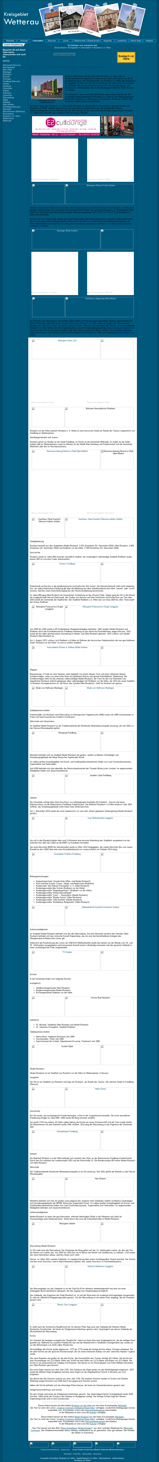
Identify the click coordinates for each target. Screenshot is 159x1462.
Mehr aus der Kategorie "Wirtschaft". (100, 292)
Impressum (65, 1450)
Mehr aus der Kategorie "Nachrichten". (45, 179)
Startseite (68, 1454)
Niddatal (6, 102)
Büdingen (7, 72)
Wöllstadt (7, 121)
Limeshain (7, 95)
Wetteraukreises (116, 1450)
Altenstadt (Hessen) (12, 65)
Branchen (97, 1454)
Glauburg (7, 86)
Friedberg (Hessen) (11, 81)
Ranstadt (7, 109)
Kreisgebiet (73, 47)
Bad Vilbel (7, 70)
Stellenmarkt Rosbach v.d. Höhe (82, 221)
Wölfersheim (8, 118)
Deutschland (60, 47)
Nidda (5, 100)
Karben (6, 90)
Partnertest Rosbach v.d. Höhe (83, 323)
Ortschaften (86, 47)
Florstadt (7, 79)
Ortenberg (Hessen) (11, 107)
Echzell (6, 77)
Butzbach (7, 74)
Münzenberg (8, 97)
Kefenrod (7, 93)
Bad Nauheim (9, 67)
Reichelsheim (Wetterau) (14, 111)
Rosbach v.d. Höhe (11, 116)
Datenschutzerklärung (50, 1450)
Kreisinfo (77, 1454)
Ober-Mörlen (8, 104)
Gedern (6, 83)
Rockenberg (8, 114)
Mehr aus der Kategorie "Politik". (98, 179)
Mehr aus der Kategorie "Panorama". (44, 292)
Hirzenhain (7, 88)
